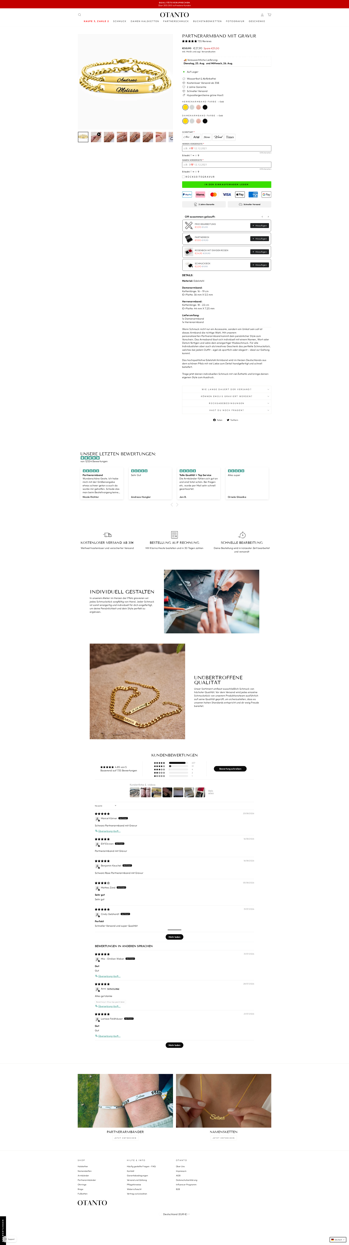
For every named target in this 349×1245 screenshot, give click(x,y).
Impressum (181, 1171)
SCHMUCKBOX (202, 263)
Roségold (198, 107)
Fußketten (82, 1193)
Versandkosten (208, 51)
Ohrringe (82, 1184)
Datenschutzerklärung (186, 1180)
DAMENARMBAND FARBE (202, 115)
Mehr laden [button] (174, 937)
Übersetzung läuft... (109, 831)
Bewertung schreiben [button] (230, 768)
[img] (175, 458)
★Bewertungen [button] (3, 1230)
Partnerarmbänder (87, 1180)
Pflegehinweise (134, 1184)
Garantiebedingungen (137, 1175)
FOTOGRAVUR (235, 21)
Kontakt (130, 1171)
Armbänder (83, 1175)
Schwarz (205, 107)
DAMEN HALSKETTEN (145, 21)
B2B (178, 1189)
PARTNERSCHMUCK (176, 21)
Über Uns (180, 1166)
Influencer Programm (186, 1184)
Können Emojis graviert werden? (227, 396)
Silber (192, 107)
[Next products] (268, 217)
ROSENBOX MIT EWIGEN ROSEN (211, 250)
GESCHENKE (257, 21)
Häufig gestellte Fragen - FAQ (141, 1166)
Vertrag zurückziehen (137, 1193)
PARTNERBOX (202, 237)
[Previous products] (262, 217)
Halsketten (83, 1166)
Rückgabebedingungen (226, 403)
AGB (178, 1175)
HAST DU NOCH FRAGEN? (226, 410)
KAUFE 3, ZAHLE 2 (96, 21)
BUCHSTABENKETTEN (207, 21)
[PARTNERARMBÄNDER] (125, 1101)
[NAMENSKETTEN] (223, 1101)
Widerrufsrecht (134, 1189)
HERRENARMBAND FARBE (203, 101)
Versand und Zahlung (137, 1180)
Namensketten (84, 1171)
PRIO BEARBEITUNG (205, 224)
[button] (190, 41)
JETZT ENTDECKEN (125, 1138)
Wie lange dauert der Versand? (227, 389)
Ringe (80, 1189)
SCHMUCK (120, 21)
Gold (185, 107)
